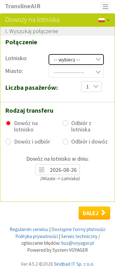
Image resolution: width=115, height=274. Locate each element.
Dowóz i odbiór (32, 141)
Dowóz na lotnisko (26, 126)
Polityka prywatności (36, 236)
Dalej (91, 213)
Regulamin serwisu (29, 229)
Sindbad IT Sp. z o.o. (74, 264)
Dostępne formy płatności (78, 229)
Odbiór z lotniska (81, 126)
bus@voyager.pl (77, 243)
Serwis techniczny (79, 236)
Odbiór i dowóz (89, 141)
